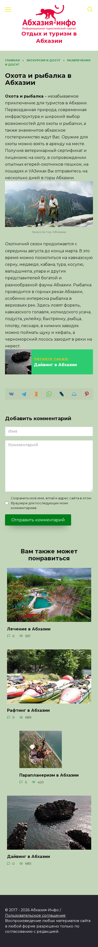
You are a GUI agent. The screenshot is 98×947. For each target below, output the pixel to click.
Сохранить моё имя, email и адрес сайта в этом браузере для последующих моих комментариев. (51, 503)
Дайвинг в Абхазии (28, 856)
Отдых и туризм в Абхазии (49, 37)
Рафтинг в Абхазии (28, 710)
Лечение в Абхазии (29, 628)
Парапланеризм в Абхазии (49, 775)
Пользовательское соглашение (35, 915)
